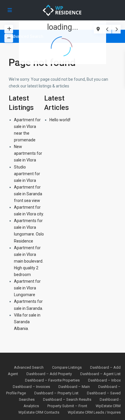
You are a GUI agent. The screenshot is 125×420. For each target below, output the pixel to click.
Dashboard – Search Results (67, 399)
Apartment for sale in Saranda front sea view (28, 194)
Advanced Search (29, 367)
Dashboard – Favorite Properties (52, 380)
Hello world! (59, 119)
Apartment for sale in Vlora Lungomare (27, 288)
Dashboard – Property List (56, 393)
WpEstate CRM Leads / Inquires (94, 412)
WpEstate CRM (108, 406)
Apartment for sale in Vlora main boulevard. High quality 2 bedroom (28, 261)
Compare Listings (67, 367)
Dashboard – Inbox (104, 380)
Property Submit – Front (67, 406)
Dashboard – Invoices (31, 386)
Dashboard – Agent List (100, 374)
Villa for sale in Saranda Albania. (27, 322)
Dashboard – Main (74, 386)
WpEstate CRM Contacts (38, 412)
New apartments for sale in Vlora (28, 153)
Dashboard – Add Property (49, 374)
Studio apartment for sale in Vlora (27, 174)
